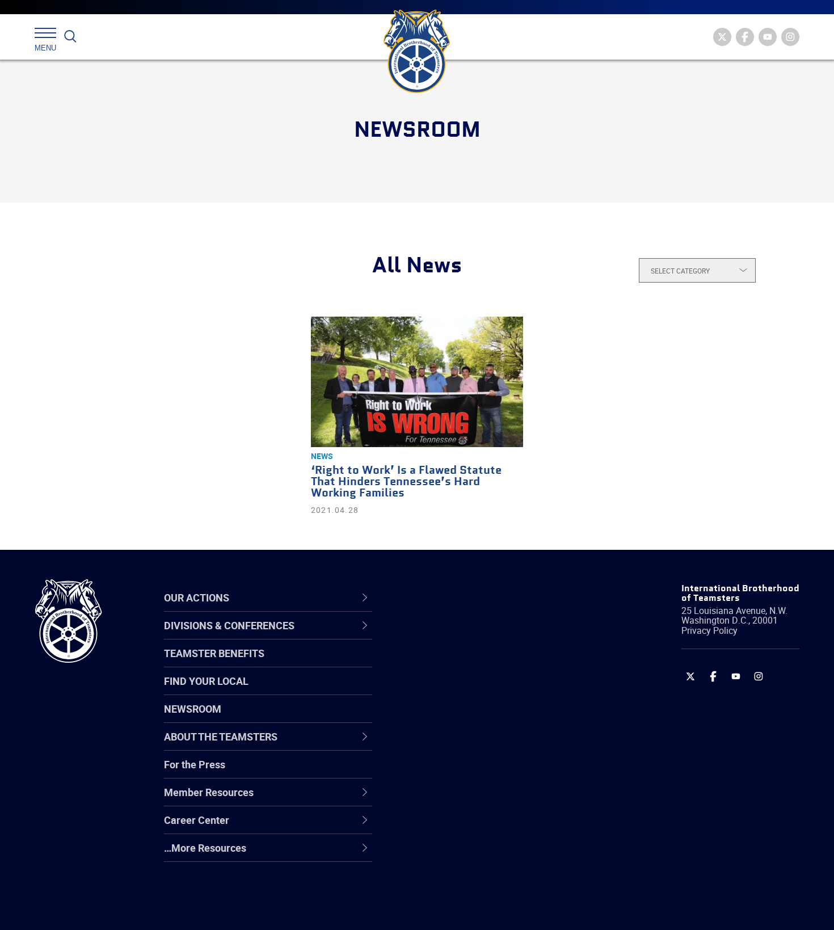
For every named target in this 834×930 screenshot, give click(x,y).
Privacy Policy (709, 630)
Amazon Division (449, 664)
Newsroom (192, 709)
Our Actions (444, 597)
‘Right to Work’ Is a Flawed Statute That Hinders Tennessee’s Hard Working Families (406, 482)
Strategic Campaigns (459, 664)
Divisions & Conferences (477, 597)
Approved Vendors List (463, 745)
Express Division (448, 800)
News (322, 456)
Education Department (462, 664)
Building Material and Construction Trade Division (489, 718)
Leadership (437, 664)
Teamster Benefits (214, 653)
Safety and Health (452, 691)
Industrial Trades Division (468, 909)
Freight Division (446, 854)
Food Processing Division (468, 827)
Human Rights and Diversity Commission (474, 881)
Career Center (451, 597)
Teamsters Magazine (460, 664)
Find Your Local (206, 681)
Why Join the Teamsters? (469, 636)
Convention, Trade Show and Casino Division (493, 772)
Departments (441, 718)
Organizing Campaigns (463, 636)
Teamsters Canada (455, 718)
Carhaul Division (448, 745)
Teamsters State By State (470, 636)
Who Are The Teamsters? (469, 636)
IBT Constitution (448, 745)
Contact (430, 636)
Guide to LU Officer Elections (476, 773)
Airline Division (445, 636)
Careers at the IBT (453, 664)
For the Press (194, 764)
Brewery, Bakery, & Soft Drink (477, 691)
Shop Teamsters (449, 691)
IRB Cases (435, 773)
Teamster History (451, 691)
